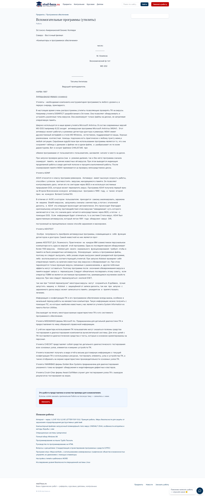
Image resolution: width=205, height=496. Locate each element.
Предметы (67, 4)
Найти (144, 4)
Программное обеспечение (57, 15)
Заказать (45, 402)
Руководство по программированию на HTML (54, 444)
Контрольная (79, 4)
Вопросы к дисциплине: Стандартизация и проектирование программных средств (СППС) (73, 448)
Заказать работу (160, 4)
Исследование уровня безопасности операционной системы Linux (63, 462)
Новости (149, 485)
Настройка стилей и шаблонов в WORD (52, 458)
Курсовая (90, 4)
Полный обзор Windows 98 (47, 437)
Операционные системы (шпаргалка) (51, 433)
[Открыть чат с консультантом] (199, 490)
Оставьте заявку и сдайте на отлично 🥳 (181, 491)
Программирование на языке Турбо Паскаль (54, 440)
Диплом (100, 4)
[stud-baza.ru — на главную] (48, 4)
